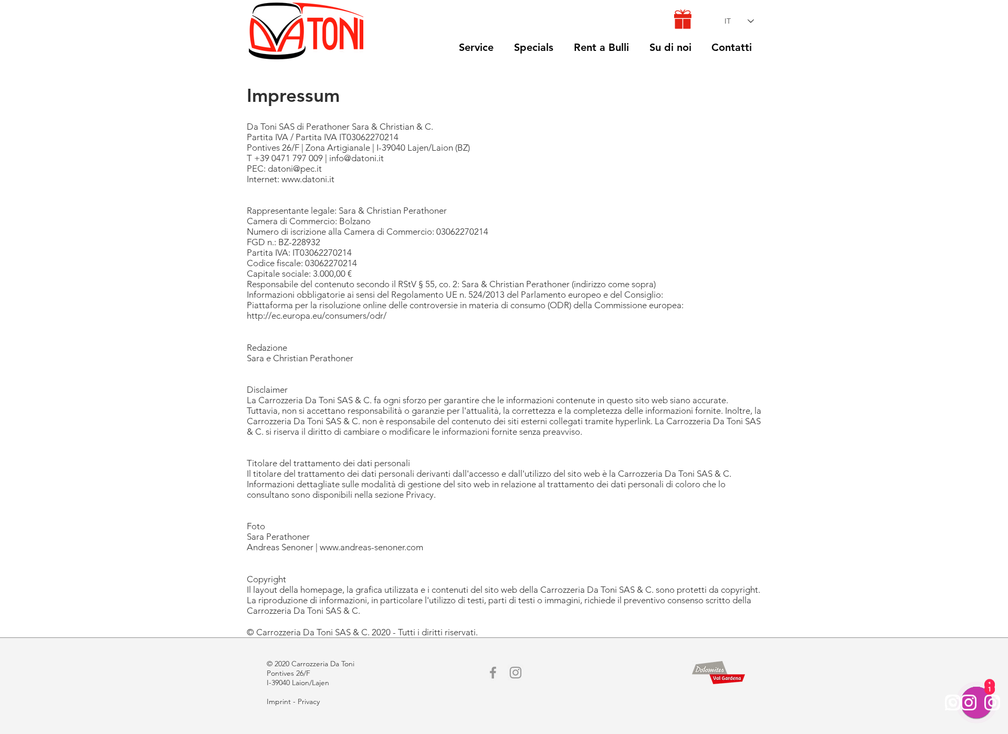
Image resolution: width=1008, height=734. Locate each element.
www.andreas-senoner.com (371, 547)
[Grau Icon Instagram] (515, 672)
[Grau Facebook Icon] (493, 672)
